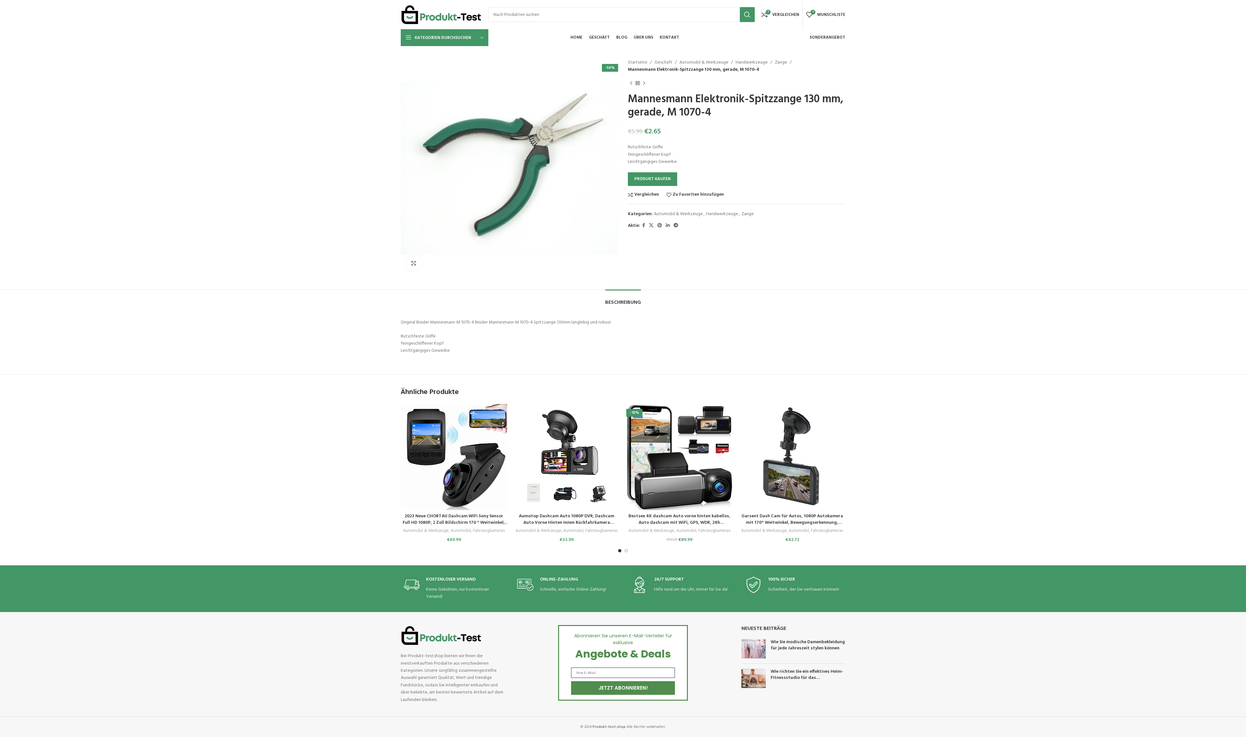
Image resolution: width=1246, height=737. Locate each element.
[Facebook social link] (643, 225)
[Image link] (441, 635)
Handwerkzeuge (752, 62)
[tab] (623, 299)
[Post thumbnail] (753, 648)
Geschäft (663, 62)
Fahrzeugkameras (489, 531)
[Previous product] (631, 83)
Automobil (461, 531)
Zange (781, 62)
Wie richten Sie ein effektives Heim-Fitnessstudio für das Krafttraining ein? (807, 678)
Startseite (637, 62)
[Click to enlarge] (414, 263)
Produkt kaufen (652, 179)
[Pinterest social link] (659, 225)
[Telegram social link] (676, 225)
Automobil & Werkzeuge (703, 62)
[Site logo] (441, 14)
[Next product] (644, 83)
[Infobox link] (452, 588)
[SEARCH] (747, 14)
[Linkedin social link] (668, 225)
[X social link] (651, 225)
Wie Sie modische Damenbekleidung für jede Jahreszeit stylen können (808, 645)
